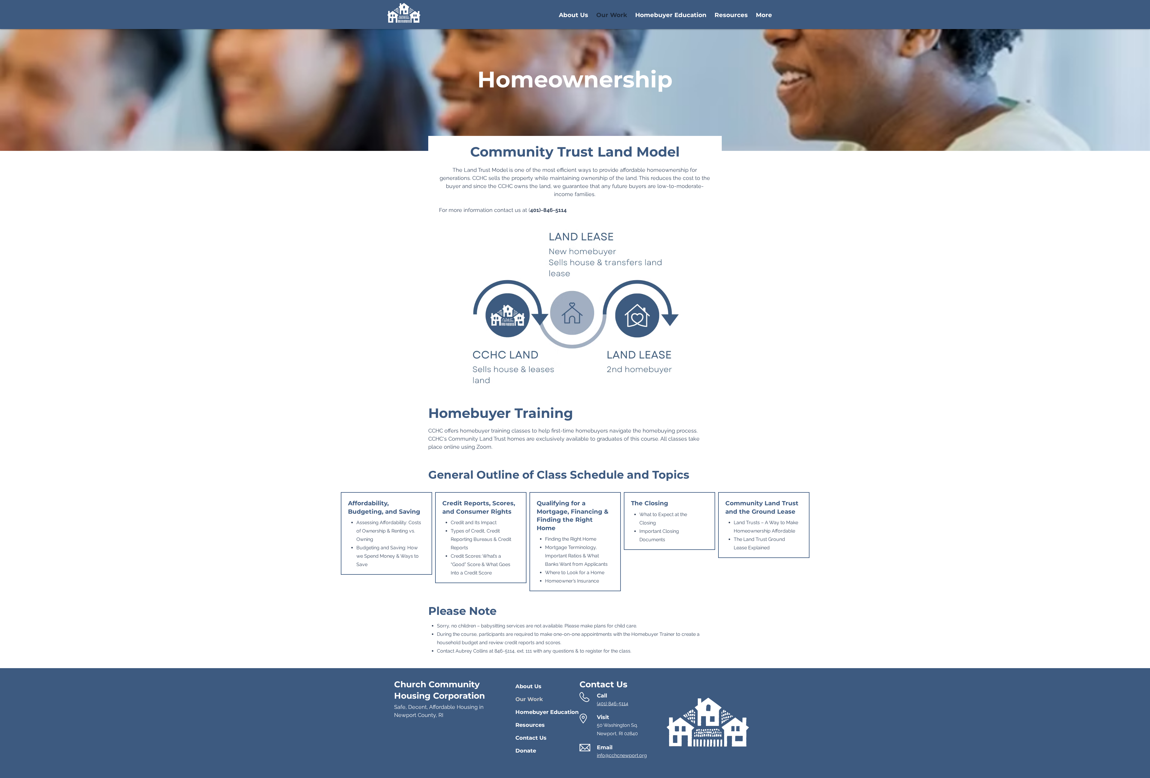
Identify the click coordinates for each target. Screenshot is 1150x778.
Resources (530, 725)
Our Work (529, 699)
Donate (525, 750)
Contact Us (531, 738)
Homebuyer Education (536, 712)
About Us (528, 686)
